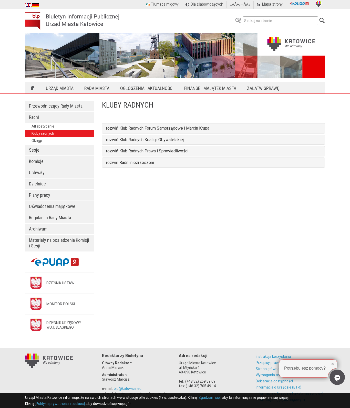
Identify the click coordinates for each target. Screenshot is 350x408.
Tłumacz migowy (165, 4)
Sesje (34, 150)
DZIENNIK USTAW (60, 283)
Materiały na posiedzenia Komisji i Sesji (59, 242)
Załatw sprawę (263, 88)
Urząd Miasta (60, 88)
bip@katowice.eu (127, 388)
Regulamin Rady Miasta (50, 217)
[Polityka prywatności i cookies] (60, 404)
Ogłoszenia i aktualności (146, 88)
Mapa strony (272, 4)
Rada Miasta (96, 88)
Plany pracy (39, 195)
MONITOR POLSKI (60, 304)
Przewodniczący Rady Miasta (56, 106)
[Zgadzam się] (209, 397)
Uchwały (37, 172)
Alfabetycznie (43, 126)
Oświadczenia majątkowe (52, 206)
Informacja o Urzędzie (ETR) (278, 387)
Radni (34, 117)
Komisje (36, 161)
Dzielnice (37, 183)
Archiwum (38, 229)
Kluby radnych (43, 133)
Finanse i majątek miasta (210, 88)
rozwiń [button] (112, 128)
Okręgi (37, 141)
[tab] (213, 128)
